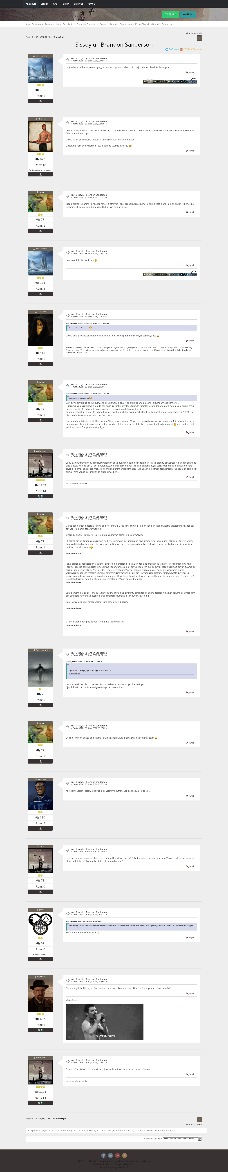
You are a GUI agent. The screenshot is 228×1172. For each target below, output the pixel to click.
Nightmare (42, 976)
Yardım (44, 3)
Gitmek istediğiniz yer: (153, 1139)
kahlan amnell (42, 55)
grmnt (42, 909)
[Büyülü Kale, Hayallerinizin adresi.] (42, 496)
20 (39, 37)
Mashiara (42, 311)
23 (49, 37)
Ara (55, 3)
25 (54, 37)
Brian (131, 1164)
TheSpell (42, 118)
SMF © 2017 (93, 1161)
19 (37, 37)
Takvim (65, 3)
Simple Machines (106, 1161)
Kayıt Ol (92, 3)
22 (46, 37)
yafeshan (42, 779)
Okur (42, 846)
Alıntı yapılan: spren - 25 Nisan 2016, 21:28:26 (84, 661)
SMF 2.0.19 (82, 1161)
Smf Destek (146, 1161)
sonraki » (198, 33)
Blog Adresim (72, 999)
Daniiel (110, 1164)
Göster (77, 553)
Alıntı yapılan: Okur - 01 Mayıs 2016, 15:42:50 (84, 921)
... (35, 37)
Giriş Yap (78, 3)
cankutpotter (41, 451)
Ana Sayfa (31, 3)
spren (41, 192)
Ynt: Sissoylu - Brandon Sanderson (89, 58)
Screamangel (42, 650)
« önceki (189, 33)
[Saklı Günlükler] (42, 1030)
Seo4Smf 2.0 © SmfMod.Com (127, 1161)
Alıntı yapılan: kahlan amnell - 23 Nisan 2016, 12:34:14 (87, 323)
